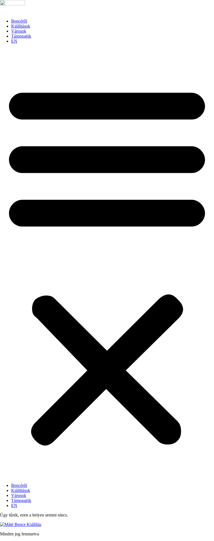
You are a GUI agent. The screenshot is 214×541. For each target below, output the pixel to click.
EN (14, 41)
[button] (107, 263)
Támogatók (21, 36)
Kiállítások (20, 26)
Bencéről (19, 21)
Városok (18, 31)
